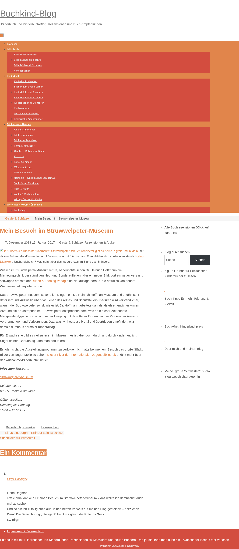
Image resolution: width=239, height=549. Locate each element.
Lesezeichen (50, 427)
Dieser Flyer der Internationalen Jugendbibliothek (81, 354)
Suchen (200, 260)
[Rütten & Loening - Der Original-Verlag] (35, 251)
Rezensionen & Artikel (100, 242)
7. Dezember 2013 (18, 242)
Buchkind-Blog (28, 13)
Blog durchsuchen (177, 252)
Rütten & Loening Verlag (48, 281)
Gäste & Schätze (17, 218)
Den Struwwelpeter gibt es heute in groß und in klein (104, 251)
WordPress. (133, 545)
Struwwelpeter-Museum (16, 377)
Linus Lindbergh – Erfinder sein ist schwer (34, 433)
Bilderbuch (13, 427)
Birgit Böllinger (17, 479)
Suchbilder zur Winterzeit (18, 438)
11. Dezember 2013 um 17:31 (27, 484)
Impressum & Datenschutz (25, 531)
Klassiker (29, 427)
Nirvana (120, 545)
